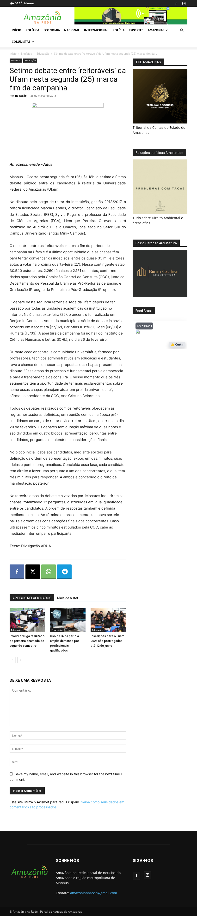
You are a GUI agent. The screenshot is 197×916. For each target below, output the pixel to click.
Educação (43, 54)
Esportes (136, 30)
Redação (21, 95)
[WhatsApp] (48, 571)
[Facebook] (175, 3)
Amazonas (156, 30)
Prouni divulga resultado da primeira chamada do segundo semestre (27, 640)
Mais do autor (67, 598)
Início (16, 30)
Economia (51, 30)
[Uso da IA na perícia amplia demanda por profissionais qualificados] (67, 620)
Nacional (72, 30)
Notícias (26, 54)
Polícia (118, 30)
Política (32, 30)
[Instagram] (183, 3)
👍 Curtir (177, 344)
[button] (181, 30)
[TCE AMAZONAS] (160, 96)
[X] (32, 571)
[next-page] (20, 660)
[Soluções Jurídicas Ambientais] (160, 213)
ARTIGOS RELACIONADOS (31, 598)
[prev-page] (13, 660)
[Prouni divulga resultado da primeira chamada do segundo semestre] (27, 620)
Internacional (96, 30)
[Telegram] (64, 571)
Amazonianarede (163, 332)
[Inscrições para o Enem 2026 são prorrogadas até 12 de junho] (108, 620)
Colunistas (21, 42)
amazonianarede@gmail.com (93, 893)
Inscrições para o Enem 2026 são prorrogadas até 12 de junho (107, 640)
